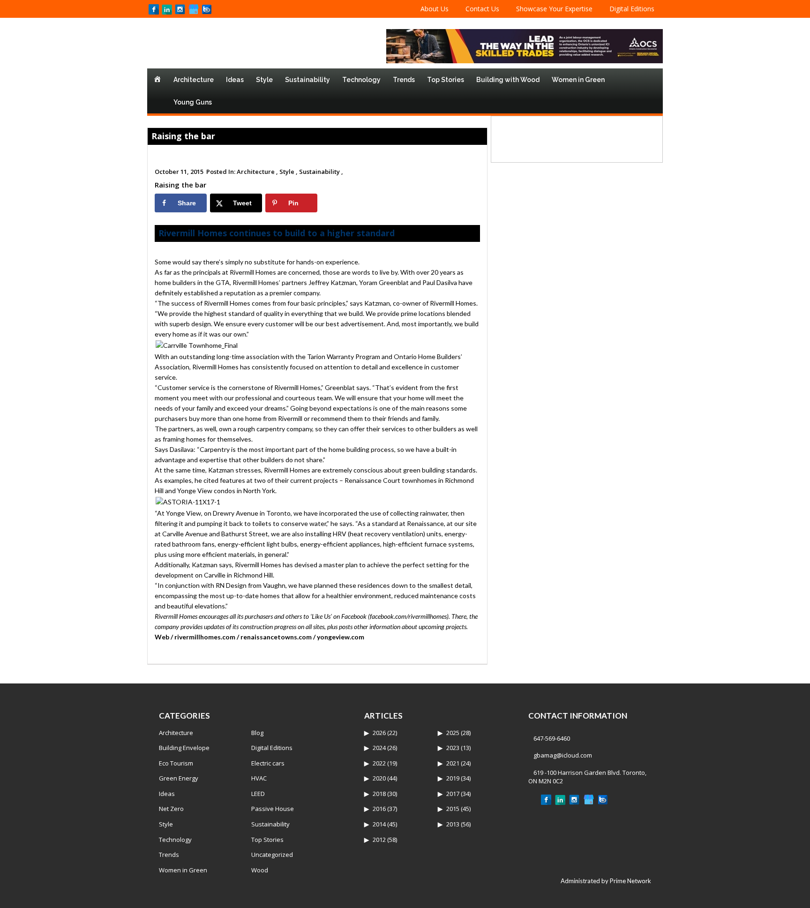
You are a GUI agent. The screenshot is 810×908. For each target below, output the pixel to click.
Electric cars (268, 763)
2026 (379, 732)
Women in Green (578, 79)
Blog (257, 732)
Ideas (235, 79)
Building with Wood (508, 79)
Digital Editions (631, 8)
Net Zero (171, 808)
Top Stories (445, 79)
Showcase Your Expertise (554, 8)
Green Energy (178, 778)
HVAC (259, 778)
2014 (379, 824)
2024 (379, 747)
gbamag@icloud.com (562, 755)
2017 (452, 793)
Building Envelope (184, 747)
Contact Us (482, 8)
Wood (259, 870)
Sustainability (307, 79)
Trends (404, 79)
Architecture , (257, 171)
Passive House (272, 808)
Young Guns (192, 102)
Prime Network (630, 881)
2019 (452, 778)
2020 (379, 778)
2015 (452, 808)
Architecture (193, 79)
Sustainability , (321, 171)
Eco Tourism (176, 763)
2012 (379, 839)
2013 (452, 824)
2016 (379, 808)
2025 (452, 732)
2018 (379, 793)
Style (264, 79)
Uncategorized (272, 854)
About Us (434, 8)
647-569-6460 (551, 738)
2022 (379, 763)
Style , (288, 171)
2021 (452, 763)
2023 (452, 747)
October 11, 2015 (179, 171)
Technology (361, 79)
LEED (258, 793)
